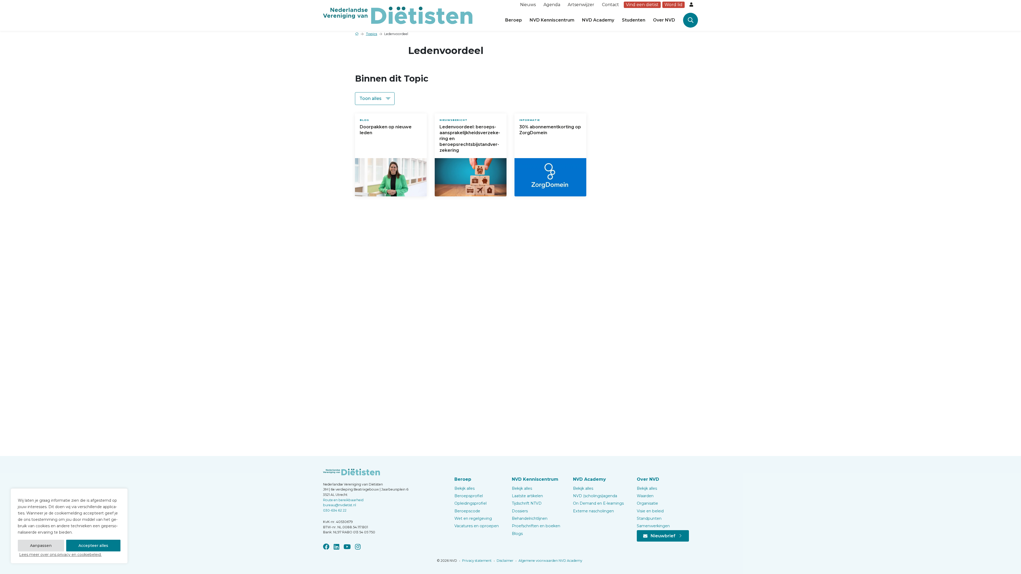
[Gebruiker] (691, 5)
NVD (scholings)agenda (595, 495)
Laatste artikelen (527, 495)
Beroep (513, 20)
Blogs (517, 533)
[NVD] (397, 15)
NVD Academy (598, 20)
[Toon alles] (375, 98)
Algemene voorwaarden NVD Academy (550, 561)
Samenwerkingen (653, 526)
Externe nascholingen (593, 511)
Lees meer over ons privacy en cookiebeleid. (60, 554)
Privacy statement (476, 561)
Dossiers (520, 511)
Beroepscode (467, 511)
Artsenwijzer (581, 4)
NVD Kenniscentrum (552, 20)
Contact (610, 4)
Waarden (645, 495)
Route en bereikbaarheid (343, 500)
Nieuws (528, 4)
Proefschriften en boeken (536, 526)
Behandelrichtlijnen (529, 518)
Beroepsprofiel (468, 495)
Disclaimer (504, 561)
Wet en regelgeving (473, 518)
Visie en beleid (650, 511)
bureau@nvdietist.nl (339, 505)
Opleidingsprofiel (470, 503)
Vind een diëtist (642, 4)
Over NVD (664, 20)
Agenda (551, 4)
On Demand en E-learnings (598, 503)
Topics (371, 34)
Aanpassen (41, 545)
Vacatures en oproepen (476, 526)
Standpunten (649, 518)
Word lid (673, 4)
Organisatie (647, 503)
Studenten (633, 20)
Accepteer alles (93, 545)
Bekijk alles (464, 488)
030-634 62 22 (334, 510)
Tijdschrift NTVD (527, 503)
